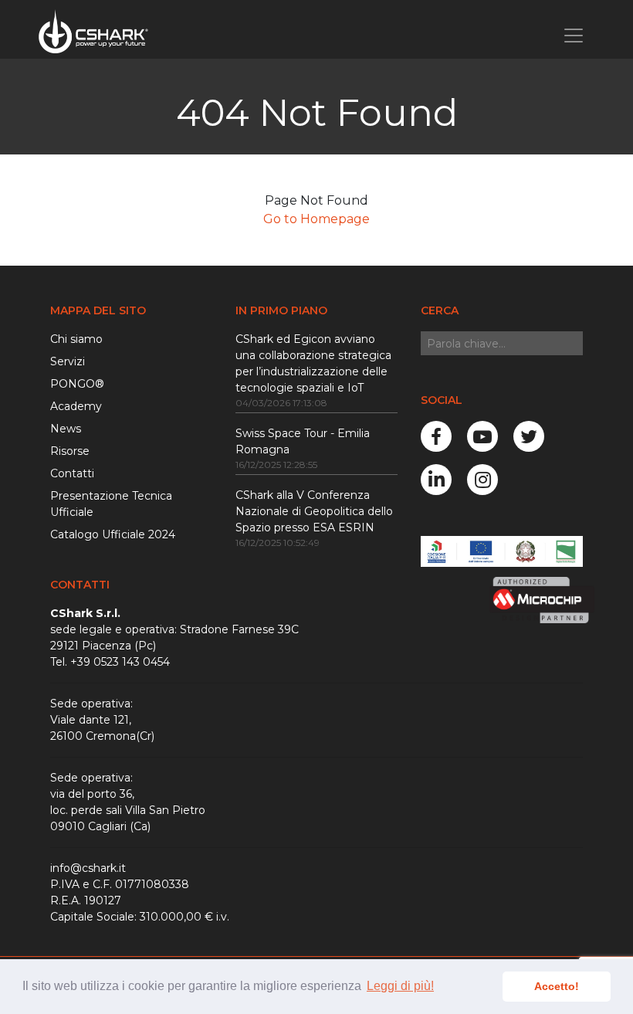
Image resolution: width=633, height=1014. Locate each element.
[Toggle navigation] (573, 35)
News (65, 429)
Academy (76, 406)
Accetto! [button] (556, 986)
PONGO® (77, 384)
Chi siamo (76, 339)
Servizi (67, 361)
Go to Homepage (316, 219)
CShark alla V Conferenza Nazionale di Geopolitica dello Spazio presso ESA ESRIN (314, 511)
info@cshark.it (88, 868)
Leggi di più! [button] (400, 985)
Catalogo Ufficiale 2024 (112, 534)
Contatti (72, 473)
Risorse (70, 451)
